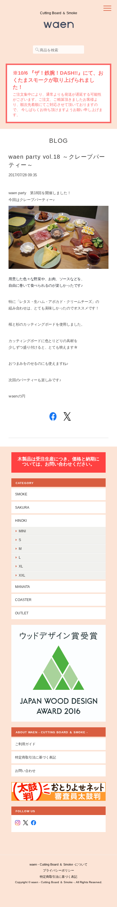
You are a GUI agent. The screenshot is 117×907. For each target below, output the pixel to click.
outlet (21, 613)
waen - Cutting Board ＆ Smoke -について (58, 864)
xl (21, 566)
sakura (22, 507)
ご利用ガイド (25, 744)
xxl (22, 575)
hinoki (21, 520)
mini (22, 531)
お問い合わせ (25, 770)
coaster (23, 600)
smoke (21, 494)
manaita (22, 586)
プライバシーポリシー (58, 870)
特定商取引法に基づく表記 (35, 757)
